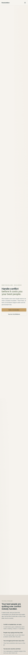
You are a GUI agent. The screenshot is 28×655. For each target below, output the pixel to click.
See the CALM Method (14, 314)
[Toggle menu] (25, 2)
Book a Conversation (14, 310)
